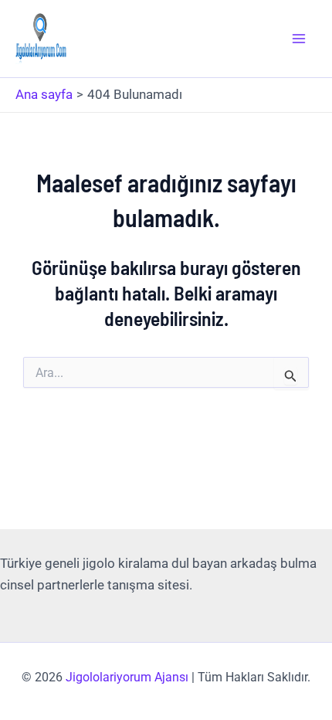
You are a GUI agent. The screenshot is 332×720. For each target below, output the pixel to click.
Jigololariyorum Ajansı (127, 677)
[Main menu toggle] (299, 38)
